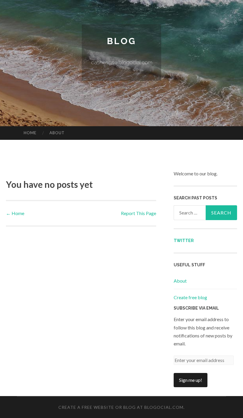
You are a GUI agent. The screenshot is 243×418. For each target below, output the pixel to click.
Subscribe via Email (196, 308)
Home (30, 132)
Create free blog (190, 297)
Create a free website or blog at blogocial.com (120, 407)
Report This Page (138, 213)
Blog (121, 41)
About (57, 132)
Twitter (184, 240)
